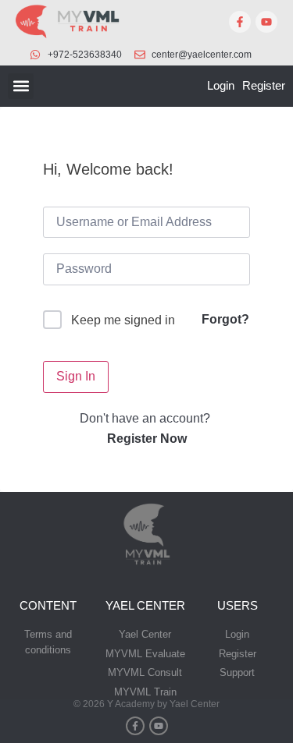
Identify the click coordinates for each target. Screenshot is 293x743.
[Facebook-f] (240, 22)
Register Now (147, 438)
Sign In (75, 376)
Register (263, 85)
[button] (21, 86)
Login (220, 85)
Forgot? (225, 319)
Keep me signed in (123, 320)
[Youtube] (266, 22)
